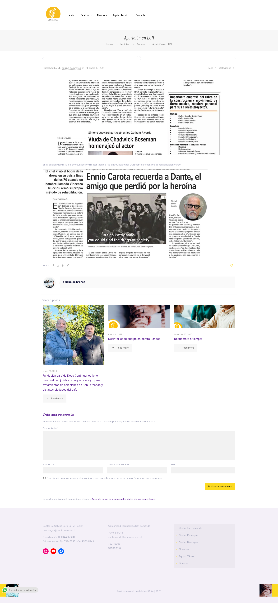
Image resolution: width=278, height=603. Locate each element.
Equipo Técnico (187, 556)
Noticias (124, 44)
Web (173, 464)
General (141, 44)
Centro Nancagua (188, 542)
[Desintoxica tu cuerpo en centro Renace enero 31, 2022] (268, 590)
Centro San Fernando (190, 528)
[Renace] (53, 15)
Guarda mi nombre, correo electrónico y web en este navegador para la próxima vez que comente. (104, 478)
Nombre (48, 464)
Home (109, 44)
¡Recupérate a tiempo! (188, 338)
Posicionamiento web (129, 591)
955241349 (88, 541)
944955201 (68, 537)
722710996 (114, 543)
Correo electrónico (119, 464)
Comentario (50, 428)
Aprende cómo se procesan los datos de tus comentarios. (124, 499)
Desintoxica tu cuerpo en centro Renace (134, 338)
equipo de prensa (71, 67)
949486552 (114, 548)
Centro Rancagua (188, 535)
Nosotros (184, 549)
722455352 (70, 541)
